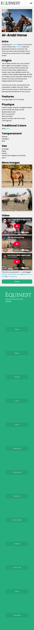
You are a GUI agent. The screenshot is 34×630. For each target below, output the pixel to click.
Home (17, 329)
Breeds (17, 281)
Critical (9, 274)
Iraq (20, 272)
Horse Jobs (17, 568)
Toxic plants (17, 472)
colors (7, 129)
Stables (17, 544)
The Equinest (12, 276)
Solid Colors (17, 274)
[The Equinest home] (18, 297)
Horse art (17, 496)
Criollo (14, 45)
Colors (17, 425)
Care (17, 401)
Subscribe (17, 615)
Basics (17, 353)
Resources (17, 448)
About (17, 591)
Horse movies (17, 520)
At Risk (4, 274)
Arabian (18, 47)
